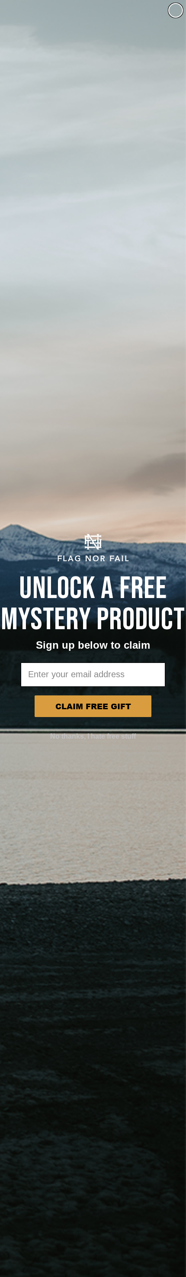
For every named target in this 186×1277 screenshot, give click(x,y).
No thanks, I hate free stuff (93, 736)
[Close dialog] (176, 10)
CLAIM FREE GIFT (93, 706)
